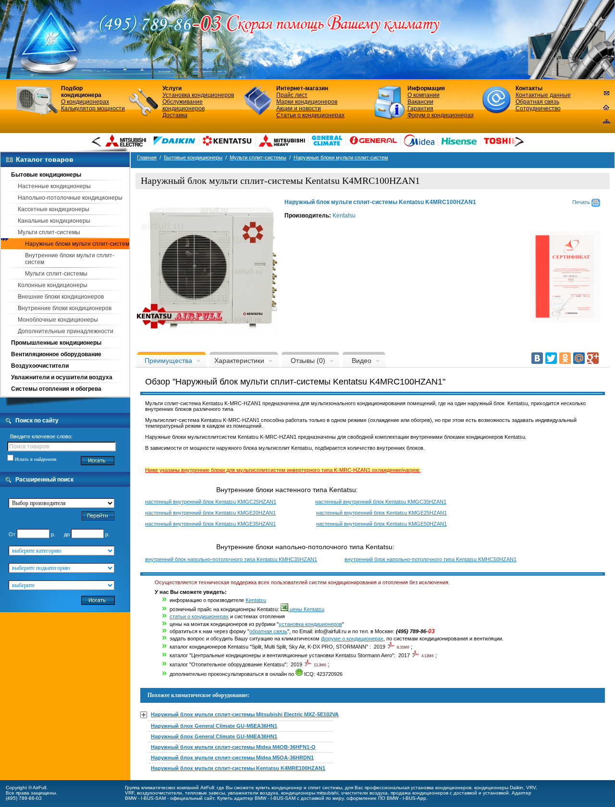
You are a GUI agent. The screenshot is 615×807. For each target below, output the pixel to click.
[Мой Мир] (579, 358)
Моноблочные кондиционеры (58, 319)
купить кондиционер (279, 787)
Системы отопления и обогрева (56, 388)
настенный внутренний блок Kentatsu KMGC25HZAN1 (210, 502)
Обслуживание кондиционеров (183, 105)
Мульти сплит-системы (49, 232)
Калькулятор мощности (93, 108)
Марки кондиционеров (306, 101)
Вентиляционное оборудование (56, 354)
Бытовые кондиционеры (46, 174)
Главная (147, 157)
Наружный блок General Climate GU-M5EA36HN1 (214, 726)
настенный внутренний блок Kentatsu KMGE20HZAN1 (210, 513)
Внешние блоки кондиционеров (61, 296)
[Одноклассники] (565, 358)
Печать (581, 202)
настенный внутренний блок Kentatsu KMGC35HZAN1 (380, 502)
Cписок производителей (39, 516)
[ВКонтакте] (537, 358)
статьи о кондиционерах (199, 616)
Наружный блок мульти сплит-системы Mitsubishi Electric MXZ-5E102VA (245, 714)
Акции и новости (298, 108)
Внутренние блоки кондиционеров (64, 308)
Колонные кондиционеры (52, 285)
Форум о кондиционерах (440, 115)
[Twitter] (551, 358)
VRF (129, 792)
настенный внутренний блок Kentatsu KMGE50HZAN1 (381, 524)
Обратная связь (537, 101)
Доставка (174, 115)
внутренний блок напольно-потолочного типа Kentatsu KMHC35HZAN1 (231, 559)
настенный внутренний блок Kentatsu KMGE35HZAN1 (210, 524)
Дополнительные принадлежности (65, 331)
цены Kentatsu (306, 609)
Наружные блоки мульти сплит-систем (77, 244)
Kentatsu (344, 215)
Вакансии (420, 101)
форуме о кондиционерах (352, 638)
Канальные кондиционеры (54, 220)
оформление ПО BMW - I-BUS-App (386, 798)
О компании (423, 95)
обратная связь (268, 631)
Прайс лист (292, 95)
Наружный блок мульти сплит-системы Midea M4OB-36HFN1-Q (233, 747)
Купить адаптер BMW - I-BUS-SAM (256, 798)
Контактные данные (543, 95)
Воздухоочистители (40, 365)
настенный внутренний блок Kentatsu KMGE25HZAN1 (381, 513)
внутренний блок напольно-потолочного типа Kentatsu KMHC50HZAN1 (430, 559)
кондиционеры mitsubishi (309, 792)
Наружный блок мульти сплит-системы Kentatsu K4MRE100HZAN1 (238, 768)
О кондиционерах (85, 101)
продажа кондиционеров (419, 792)
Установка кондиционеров (198, 95)
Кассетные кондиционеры (53, 209)
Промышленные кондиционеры (56, 342)
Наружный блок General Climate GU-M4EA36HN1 (214, 736)
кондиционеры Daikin (498, 787)
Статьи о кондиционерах (310, 115)
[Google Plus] (593, 358)
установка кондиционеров (310, 624)
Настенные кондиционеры (54, 186)
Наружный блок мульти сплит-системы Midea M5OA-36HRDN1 (232, 757)
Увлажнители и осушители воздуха (61, 377)
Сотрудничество (538, 108)
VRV (531, 787)
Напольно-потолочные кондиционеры (70, 197)
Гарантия (420, 108)
